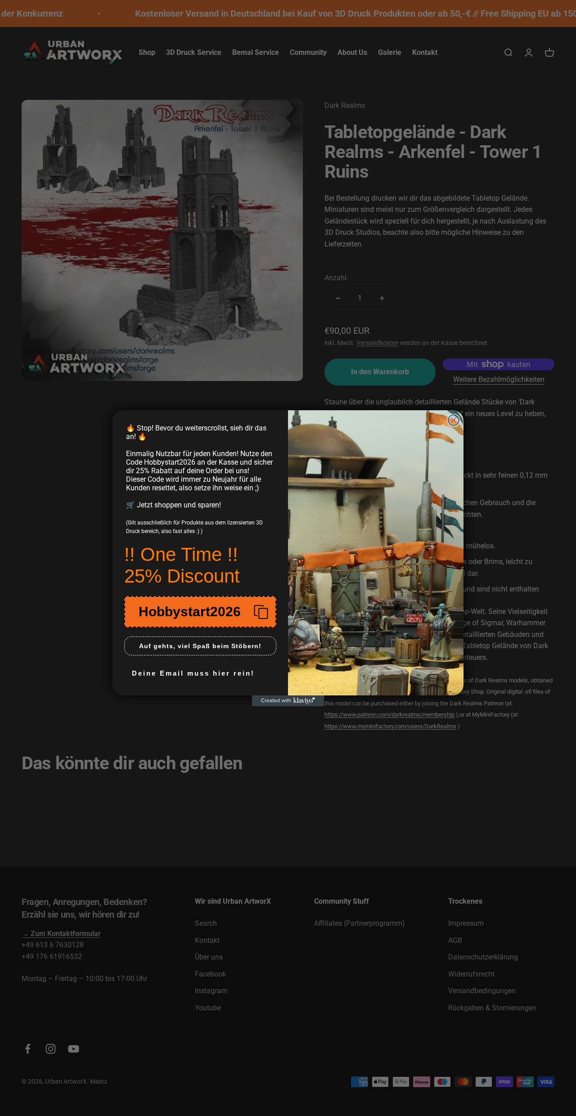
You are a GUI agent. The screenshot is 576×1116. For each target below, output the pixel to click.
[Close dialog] (453, 420)
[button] (200, 611)
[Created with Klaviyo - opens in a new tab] (288, 700)
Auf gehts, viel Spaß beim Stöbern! (200, 646)
